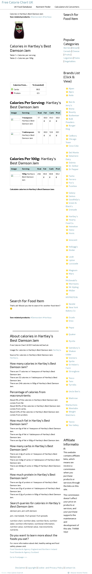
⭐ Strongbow (72, 371)
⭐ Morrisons (72, 283)
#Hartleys (47, 17)
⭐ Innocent (71, 240)
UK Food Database (23, 6)
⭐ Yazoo (70, 421)
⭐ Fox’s (70, 182)
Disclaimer (20, 567)
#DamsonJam (36, 17)
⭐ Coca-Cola (72, 145)
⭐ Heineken (72, 226)
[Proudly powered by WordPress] (68, 573)
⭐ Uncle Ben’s (73, 391)
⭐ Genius (70, 196)
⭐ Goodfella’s (73, 199)
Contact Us (70, 567)
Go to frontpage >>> (18, 557)
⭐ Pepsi (70, 327)
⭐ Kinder (70, 250)
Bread (75, 47)
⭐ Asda (69, 95)
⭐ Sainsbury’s (73, 347)
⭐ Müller (70, 290)
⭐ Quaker (71, 334)
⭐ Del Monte (72, 152)
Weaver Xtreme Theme (79, 573)
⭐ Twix (69, 381)
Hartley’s (57, 350)
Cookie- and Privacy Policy (50, 567)
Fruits (67, 54)
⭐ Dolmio (71, 162)
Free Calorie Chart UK (15, 573)
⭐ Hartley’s (72, 216)
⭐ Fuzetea (71, 186)
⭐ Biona (70, 108)
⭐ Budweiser (72, 115)
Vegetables (70, 61)
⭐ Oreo (69, 320)
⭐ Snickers (71, 357)
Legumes (67, 58)
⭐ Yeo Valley (72, 425)
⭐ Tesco (70, 378)
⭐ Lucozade (72, 263)
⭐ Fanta (70, 176)
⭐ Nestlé (70, 304)
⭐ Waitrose (72, 398)
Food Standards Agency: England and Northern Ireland (33, 549)
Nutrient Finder (43, 6)
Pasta (77, 58)
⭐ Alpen (70, 88)
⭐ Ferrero (71, 179)
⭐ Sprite (70, 361)
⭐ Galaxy (70, 192)
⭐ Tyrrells (71, 384)
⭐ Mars (70, 273)
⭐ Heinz (70, 229)
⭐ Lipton (70, 260)
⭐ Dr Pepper (72, 169)
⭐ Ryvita (70, 341)
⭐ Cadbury (71, 135)
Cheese (75, 51)
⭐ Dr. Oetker (72, 165)
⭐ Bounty (71, 112)
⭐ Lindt (70, 256)
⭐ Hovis (70, 233)
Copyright (31, 567)
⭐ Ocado (70, 317)
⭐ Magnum (71, 270)
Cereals (67, 51)
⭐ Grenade (71, 209)
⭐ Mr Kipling (72, 287)
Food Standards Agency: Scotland (24, 552)
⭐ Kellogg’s (72, 246)
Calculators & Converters (67, 6)
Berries (67, 47)
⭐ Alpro (70, 91)
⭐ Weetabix (72, 408)
